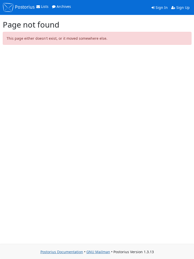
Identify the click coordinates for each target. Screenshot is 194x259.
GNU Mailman (98, 251)
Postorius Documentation (61, 251)
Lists (44, 6)
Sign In (161, 7)
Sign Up (182, 7)
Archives (63, 6)
